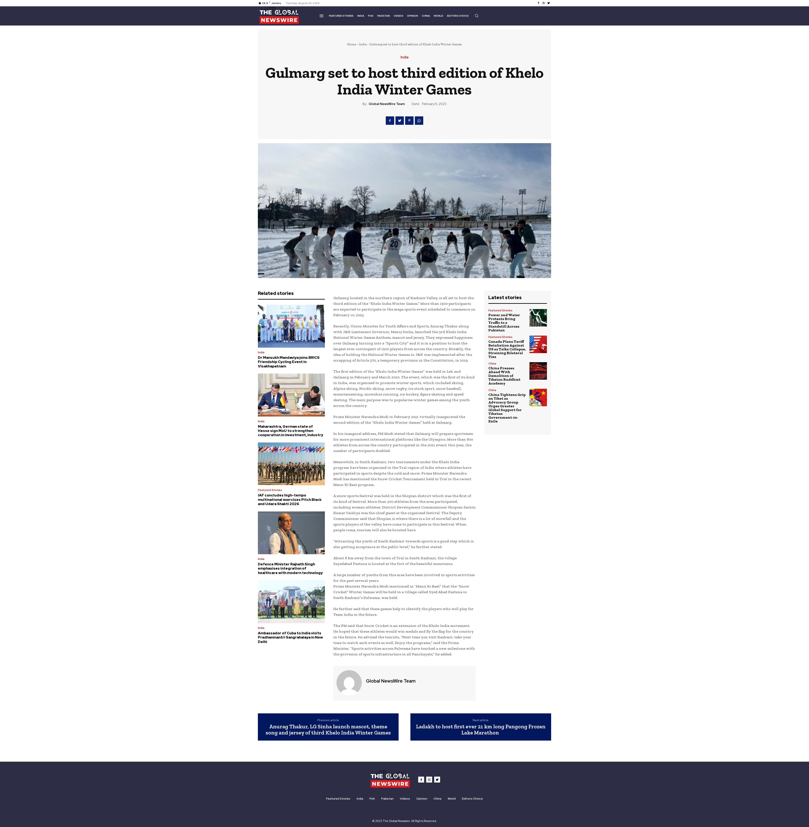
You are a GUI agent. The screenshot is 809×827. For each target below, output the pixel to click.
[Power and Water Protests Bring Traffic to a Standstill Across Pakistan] (538, 318)
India (363, 44)
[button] (476, 15)
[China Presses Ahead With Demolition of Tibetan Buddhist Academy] (538, 371)
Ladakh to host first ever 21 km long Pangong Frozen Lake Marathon (480, 729)
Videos (405, 798)
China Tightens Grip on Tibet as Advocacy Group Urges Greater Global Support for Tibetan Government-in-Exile (507, 408)
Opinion (421, 798)
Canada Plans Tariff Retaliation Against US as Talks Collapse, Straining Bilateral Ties (507, 349)
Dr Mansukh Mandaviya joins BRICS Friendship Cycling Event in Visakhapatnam (289, 361)
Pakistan (387, 798)
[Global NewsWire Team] (349, 682)
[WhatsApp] (419, 120)
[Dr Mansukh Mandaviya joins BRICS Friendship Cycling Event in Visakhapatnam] (291, 326)
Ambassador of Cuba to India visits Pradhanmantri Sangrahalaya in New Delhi (290, 637)
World (452, 798)
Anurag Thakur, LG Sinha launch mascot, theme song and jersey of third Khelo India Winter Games (328, 729)
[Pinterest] (409, 120)
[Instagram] (543, 3)
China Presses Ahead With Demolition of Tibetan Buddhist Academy (504, 376)
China (492, 363)
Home (351, 44)
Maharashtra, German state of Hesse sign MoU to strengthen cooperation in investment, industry (290, 430)
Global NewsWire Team (387, 104)
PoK (372, 798)
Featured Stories (270, 490)
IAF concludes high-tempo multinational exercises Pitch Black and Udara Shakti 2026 (289, 499)
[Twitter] (548, 3)
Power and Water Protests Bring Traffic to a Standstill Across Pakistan (504, 322)
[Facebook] (538, 3)
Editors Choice (472, 798)
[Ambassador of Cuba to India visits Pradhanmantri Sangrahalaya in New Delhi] (291, 601)
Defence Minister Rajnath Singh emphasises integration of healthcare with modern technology (290, 568)
